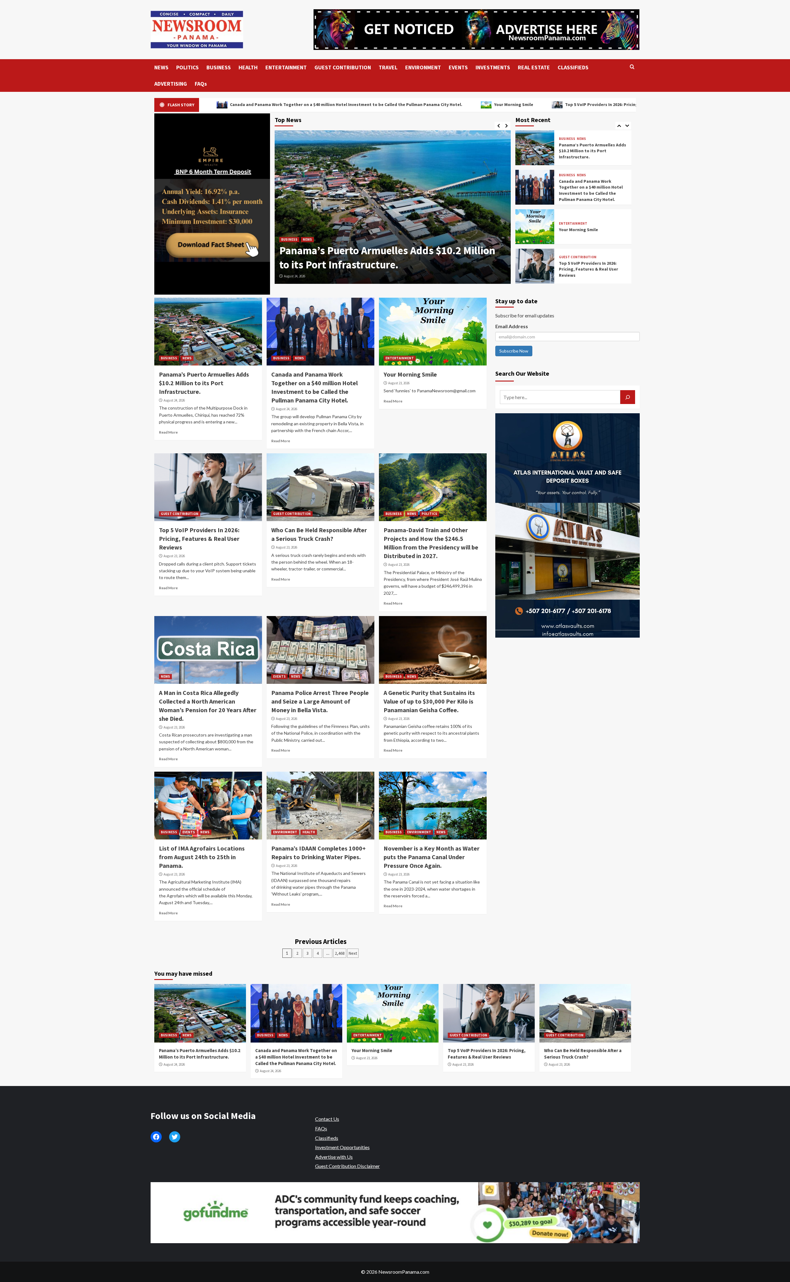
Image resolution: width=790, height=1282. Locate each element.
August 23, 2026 (399, 383)
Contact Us (327, 1119)
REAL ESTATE (534, 67)
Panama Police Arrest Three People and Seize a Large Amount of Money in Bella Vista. (320, 701)
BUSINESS (218, 67)
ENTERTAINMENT (286, 67)
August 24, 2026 (294, 276)
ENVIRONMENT (423, 67)
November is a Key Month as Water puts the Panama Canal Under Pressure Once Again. (432, 856)
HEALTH (248, 67)
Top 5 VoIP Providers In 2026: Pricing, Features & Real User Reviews (519, 104)
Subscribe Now (513, 350)
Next (353, 953)
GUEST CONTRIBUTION (342, 67)
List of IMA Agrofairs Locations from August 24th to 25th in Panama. (202, 856)
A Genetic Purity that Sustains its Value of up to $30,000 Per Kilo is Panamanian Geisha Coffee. (429, 701)
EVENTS (458, 67)
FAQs (201, 83)
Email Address (511, 326)
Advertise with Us (334, 1157)
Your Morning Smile (400, 104)
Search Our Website (522, 373)
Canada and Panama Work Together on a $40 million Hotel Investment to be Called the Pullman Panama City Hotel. (233, 104)
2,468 (340, 953)
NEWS (161, 67)
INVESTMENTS (493, 67)
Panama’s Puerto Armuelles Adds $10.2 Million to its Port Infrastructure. (204, 382)
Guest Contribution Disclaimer (347, 1166)
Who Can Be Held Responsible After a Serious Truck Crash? (588, 269)
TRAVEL (388, 67)
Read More (168, 432)
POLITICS (187, 67)
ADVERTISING (170, 83)
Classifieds (326, 1138)
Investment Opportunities (342, 1147)
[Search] (632, 67)
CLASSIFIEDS (573, 67)
